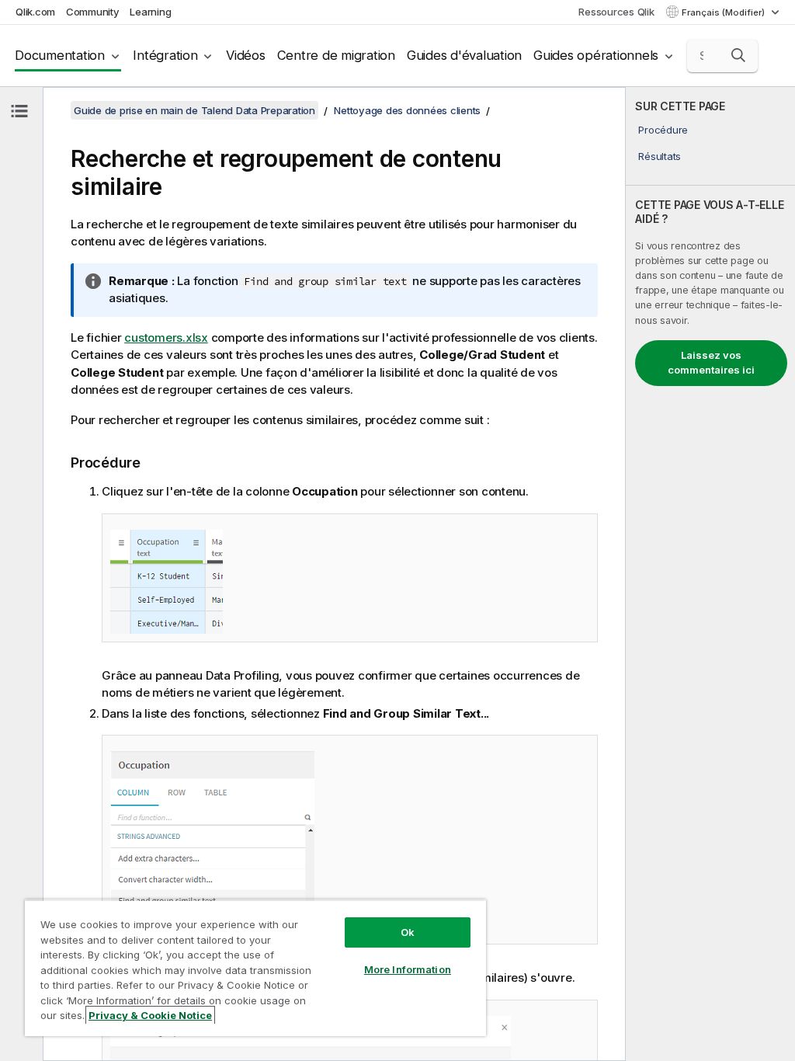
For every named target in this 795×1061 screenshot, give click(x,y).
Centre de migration (336, 55)
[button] (738, 55)
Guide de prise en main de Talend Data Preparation (194, 110)
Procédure (663, 129)
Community (93, 11)
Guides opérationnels (595, 55)
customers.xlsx (166, 337)
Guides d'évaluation (464, 55)
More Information (407, 969)
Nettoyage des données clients (407, 110)
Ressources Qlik (616, 11)
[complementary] (710, 574)
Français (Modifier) (724, 12)
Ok (408, 932)
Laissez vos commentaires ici (711, 363)
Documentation (60, 55)
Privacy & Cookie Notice (150, 1015)
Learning (150, 11)
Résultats (659, 156)
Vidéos (246, 55)
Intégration (165, 55)
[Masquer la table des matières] (19, 111)
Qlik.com (35, 11)
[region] (255, 967)
